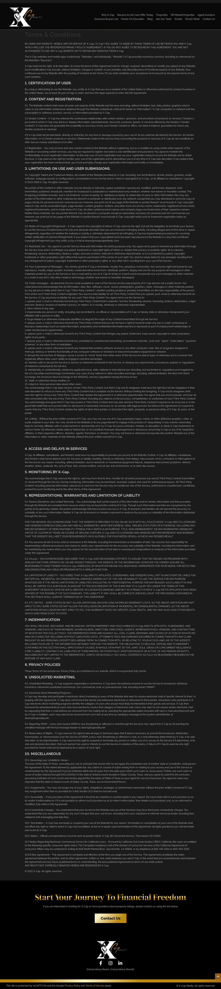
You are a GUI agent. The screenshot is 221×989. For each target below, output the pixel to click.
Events (178, 19)
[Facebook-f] (100, 963)
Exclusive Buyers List (106, 19)
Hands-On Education (132, 19)
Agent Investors (206, 15)
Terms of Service (95, 985)
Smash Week (192, 19)
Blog (150, 19)
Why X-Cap (107, 15)
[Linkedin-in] (120, 963)
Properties (162, 15)
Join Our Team (164, 19)
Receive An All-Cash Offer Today (135, 15)
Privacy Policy (72, 985)
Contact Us (209, 19)
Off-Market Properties (183, 15)
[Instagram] (110, 963)
